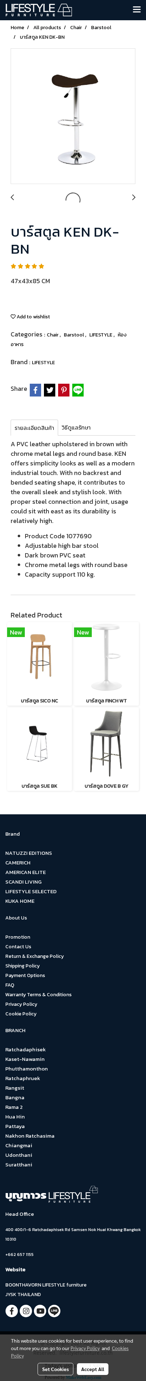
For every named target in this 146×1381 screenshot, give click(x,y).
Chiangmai (18, 1145)
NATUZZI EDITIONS (28, 853)
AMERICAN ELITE (25, 872)
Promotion (17, 937)
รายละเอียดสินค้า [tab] (34, 428)
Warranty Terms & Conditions (38, 994)
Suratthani (18, 1164)
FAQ (9, 985)
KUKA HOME (19, 901)
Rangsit (14, 1088)
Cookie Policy (20, 1014)
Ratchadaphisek (25, 1049)
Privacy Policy (21, 1004)
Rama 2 (14, 1107)
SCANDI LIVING (23, 882)
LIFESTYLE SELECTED (31, 891)
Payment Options (25, 975)
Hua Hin (15, 1116)
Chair (53, 335)
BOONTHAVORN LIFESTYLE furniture (45, 1285)
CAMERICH (17, 862)
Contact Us (18, 946)
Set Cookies (55, 1369)
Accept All (92, 1369)
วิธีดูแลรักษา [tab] (76, 427)
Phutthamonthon (26, 1068)
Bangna (14, 1097)
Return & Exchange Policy (34, 956)
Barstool (74, 335)
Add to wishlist (33, 316)
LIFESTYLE (101, 335)
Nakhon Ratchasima (30, 1136)
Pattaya (15, 1126)
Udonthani (18, 1155)
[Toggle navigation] (137, 10)
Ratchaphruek (22, 1078)
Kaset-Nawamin (25, 1059)
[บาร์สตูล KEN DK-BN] (73, 116)
